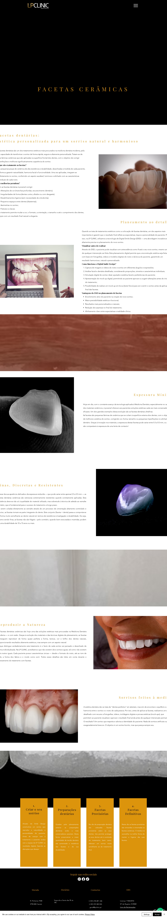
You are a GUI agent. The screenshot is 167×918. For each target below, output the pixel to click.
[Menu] (136, 6)
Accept (157, 914)
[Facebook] (83, 879)
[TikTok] (87, 879)
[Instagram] (79, 879)
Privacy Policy (90, 914)
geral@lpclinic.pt (95, 907)
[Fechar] (164, 914)
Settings (147, 914)
